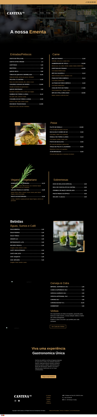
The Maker (43, 410)
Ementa (42, 13)
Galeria (55, 13)
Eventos (48, 13)
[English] (2, 415)
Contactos (61, 13)
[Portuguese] (3, 415)
